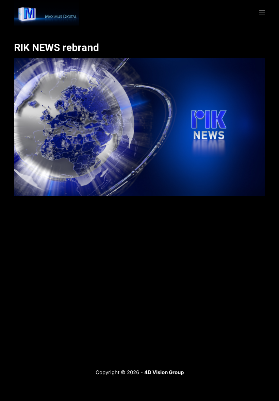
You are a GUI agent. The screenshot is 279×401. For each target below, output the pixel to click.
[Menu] (262, 13)
